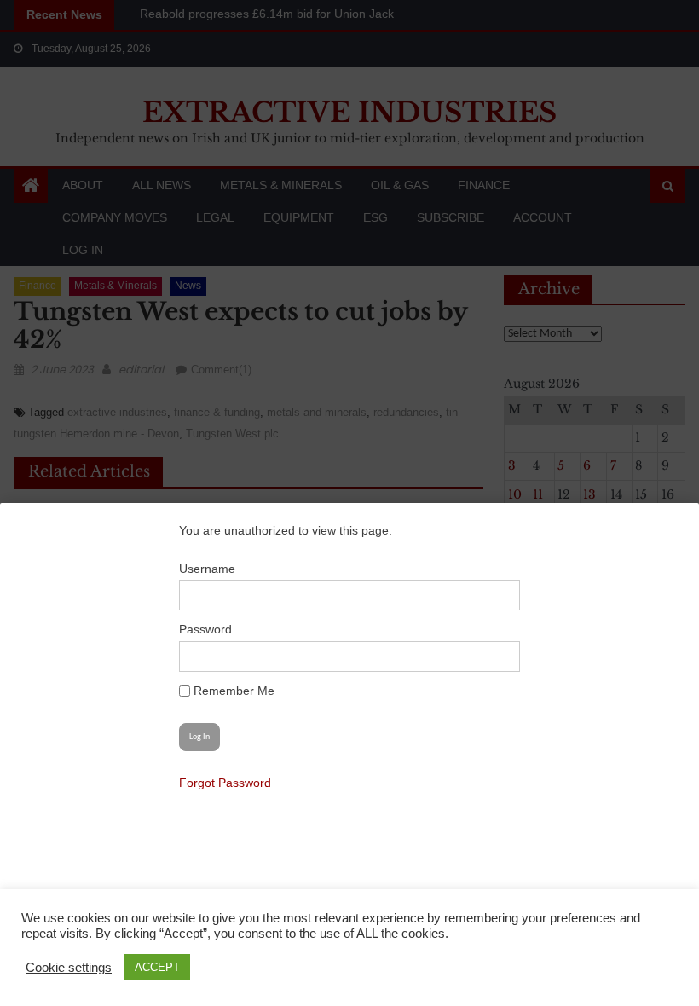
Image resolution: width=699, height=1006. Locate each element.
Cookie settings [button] (69, 967)
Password (205, 629)
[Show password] (498, 656)
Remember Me (232, 690)
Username (207, 568)
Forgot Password (225, 782)
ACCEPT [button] (157, 967)
